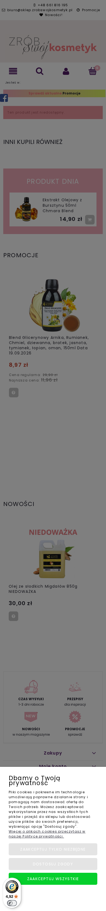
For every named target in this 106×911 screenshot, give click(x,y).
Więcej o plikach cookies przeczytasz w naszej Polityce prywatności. (47, 834)
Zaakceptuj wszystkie (53, 879)
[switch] (12, 903)
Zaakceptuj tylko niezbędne (53, 849)
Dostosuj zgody (53, 864)
